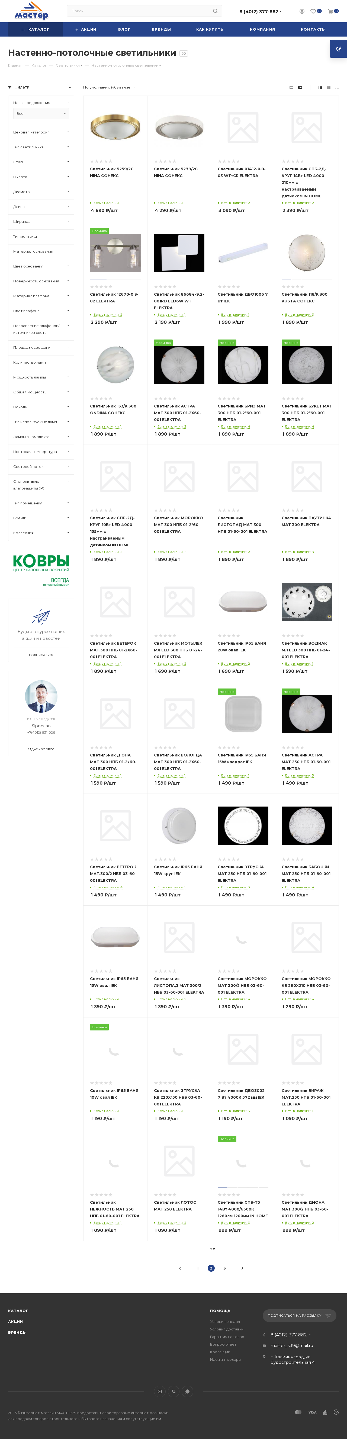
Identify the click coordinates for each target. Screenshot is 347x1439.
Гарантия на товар (227, 1336)
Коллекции (220, 1352)
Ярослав (41, 725)
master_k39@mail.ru (292, 1345)
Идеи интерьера (225, 1359)
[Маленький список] (291, 87)
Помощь (220, 1311)
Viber (173, 1391)
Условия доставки (226, 1329)
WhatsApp (187, 1391)
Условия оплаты (225, 1321)
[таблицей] (337, 87)
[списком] (328, 87)
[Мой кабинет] (302, 12)
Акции (15, 1321)
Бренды (17, 1332)
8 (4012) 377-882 (258, 11)
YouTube (160, 1391)
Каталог (18, 1311)
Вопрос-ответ (223, 1344)
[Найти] (215, 11)
